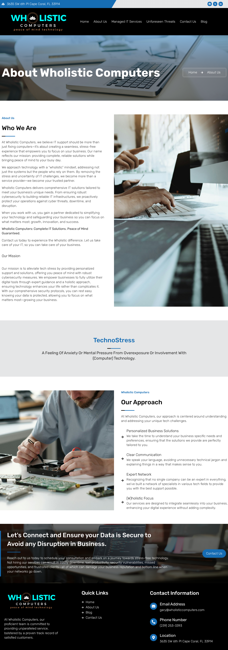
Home (84, 22)
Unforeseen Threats (160, 22)
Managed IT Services (127, 22)
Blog (204, 22)
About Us (100, 22)
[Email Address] (153, 606)
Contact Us (188, 22)
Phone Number (173, 619)
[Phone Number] (153, 621)
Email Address (172, 604)
